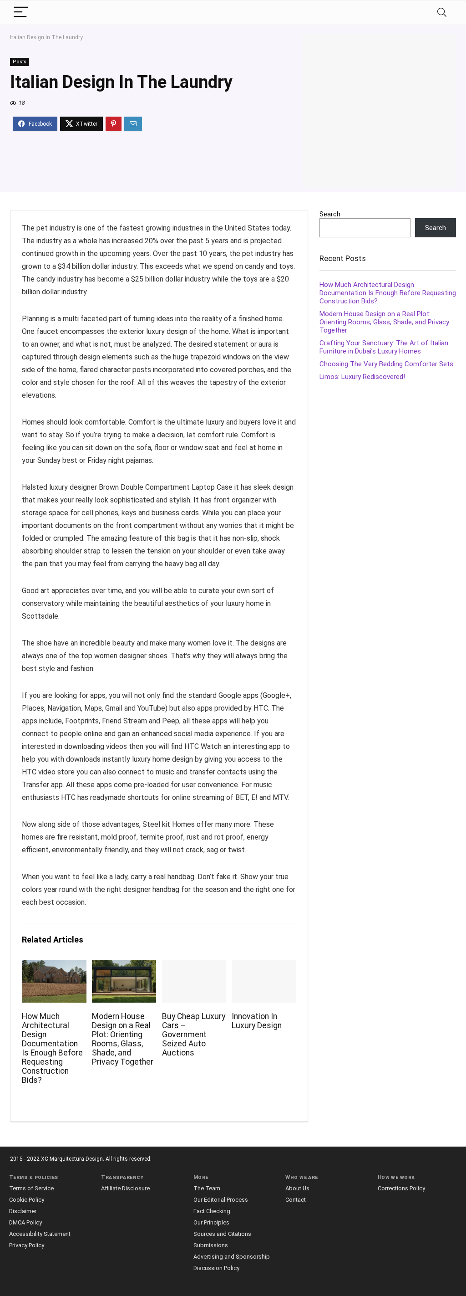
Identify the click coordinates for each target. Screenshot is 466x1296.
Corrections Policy (401, 1188)
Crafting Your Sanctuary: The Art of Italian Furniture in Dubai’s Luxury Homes (383, 347)
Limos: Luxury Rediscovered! (362, 377)
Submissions (210, 1245)
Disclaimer (22, 1211)
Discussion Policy (216, 1268)
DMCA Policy (25, 1222)
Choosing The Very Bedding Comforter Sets (386, 364)
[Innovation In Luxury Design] (264, 966)
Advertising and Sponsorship (231, 1256)
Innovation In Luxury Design (257, 1021)
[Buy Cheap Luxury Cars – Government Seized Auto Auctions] (194, 966)
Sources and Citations (222, 1233)
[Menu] (21, 12)
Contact (295, 1199)
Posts (19, 62)
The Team (206, 1188)
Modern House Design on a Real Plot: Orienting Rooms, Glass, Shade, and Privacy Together (122, 1039)
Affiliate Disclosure (125, 1188)
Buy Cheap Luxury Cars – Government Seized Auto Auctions (193, 1034)
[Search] (442, 12)
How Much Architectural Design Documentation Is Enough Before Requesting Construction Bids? (52, 1048)
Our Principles (211, 1222)
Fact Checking (211, 1211)
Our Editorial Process (220, 1199)
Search (329, 214)
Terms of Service (31, 1188)
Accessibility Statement (40, 1233)
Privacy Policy (26, 1245)
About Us (297, 1188)
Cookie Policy (26, 1199)
